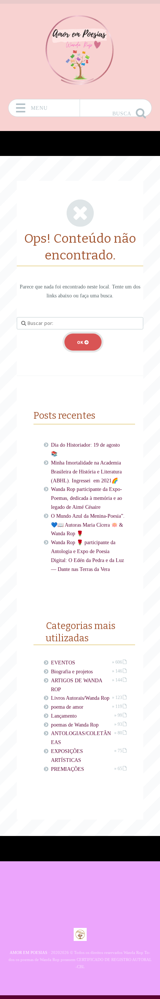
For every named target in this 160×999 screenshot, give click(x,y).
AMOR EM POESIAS (28, 952)
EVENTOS (63, 663)
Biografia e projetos (72, 671)
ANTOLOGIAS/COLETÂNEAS (81, 738)
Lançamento (64, 716)
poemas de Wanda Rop (75, 725)
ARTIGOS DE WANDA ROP (76, 685)
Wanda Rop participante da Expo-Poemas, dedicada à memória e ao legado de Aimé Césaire (86, 498)
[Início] (79, 934)
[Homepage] (80, 49)
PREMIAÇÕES (67, 769)
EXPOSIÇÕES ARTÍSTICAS (67, 756)
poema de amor (67, 707)
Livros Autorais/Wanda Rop (80, 698)
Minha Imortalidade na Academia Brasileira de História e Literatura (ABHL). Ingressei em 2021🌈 (86, 471)
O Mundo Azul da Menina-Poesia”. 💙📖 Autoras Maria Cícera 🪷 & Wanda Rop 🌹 (88, 525)
